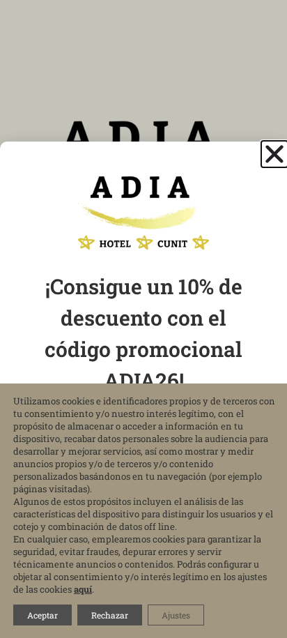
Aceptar (42, 615)
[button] (274, 154)
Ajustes (176, 615)
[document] (143, 319)
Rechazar (109, 615)
